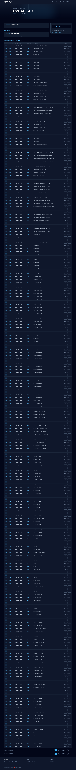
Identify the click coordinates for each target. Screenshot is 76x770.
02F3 (28, 254)
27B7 (28, 135)
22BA (28, 59)
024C (28, 304)
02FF (28, 268)
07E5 (28, 445)
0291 (28, 648)
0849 (28, 456)
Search (57, 1)
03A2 (28, 335)
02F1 (28, 248)
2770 (28, 107)
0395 (28, 746)
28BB (28, 214)
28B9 (28, 203)
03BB (28, 408)
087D (28, 546)
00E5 (28, 605)
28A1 (28, 223)
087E (28, 538)
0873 (28, 535)
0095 (28, 622)
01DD (28, 704)
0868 (28, 549)
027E (28, 276)
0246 (28, 290)
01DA (28, 724)
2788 (28, 121)
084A (28, 476)
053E (28, 431)
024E (28, 310)
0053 (28, 563)
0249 (28, 296)
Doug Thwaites (18, 767)
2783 (28, 124)
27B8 (28, 141)
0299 (28, 684)
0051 (28, 569)
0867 (28, 510)
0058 (28, 555)
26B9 (28, 79)
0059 (28, 552)
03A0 (28, 330)
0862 (28, 521)
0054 (28, 586)
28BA (28, 211)
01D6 (28, 715)
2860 (28, 189)
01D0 (28, 701)
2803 (28, 172)
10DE (10, 45)
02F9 (28, 282)
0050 (28, 566)
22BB (28, 104)
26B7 (28, 62)
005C (28, 580)
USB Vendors (68, 1)
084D (28, 479)
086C (28, 498)
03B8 (28, 403)
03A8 (28, 352)
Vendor (65, 45)
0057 (28, 560)
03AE (28, 369)
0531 (28, 428)
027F (28, 279)
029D (28, 667)
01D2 (28, 707)
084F (28, 453)
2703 (28, 99)
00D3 (28, 577)
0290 (28, 650)
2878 (28, 178)
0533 (28, 425)
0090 (28, 617)
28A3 (28, 217)
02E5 (28, 639)
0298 (28, 681)
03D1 (28, 414)
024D (28, 307)
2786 (28, 130)
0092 (28, 614)
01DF (28, 695)
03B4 (28, 386)
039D (28, 735)
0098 (28, 636)
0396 (28, 732)
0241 (28, 234)
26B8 (28, 76)
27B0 (28, 147)
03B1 (28, 377)
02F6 (28, 262)
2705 (28, 90)
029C (28, 673)
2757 (28, 116)
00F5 (28, 628)
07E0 (28, 451)
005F (28, 574)
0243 (28, 287)
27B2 (28, 144)
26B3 (28, 85)
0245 (28, 242)
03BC (28, 397)
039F (28, 738)
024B (28, 301)
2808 (28, 175)
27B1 (28, 149)
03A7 (28, 349)
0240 (28, 327)
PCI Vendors (62, 1)
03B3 (28, 383)
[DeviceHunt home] (8, 1)
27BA (28, 161)
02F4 (28, 256)
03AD (28, 366)
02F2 (28, 251)
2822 (28, 183)
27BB (28, 155)
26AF (28, 54)
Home (53, 1)
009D (28, 631)
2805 (28, 169)
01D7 (28, 726)
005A (28, 594)
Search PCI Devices (30, 761)
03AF (28, 372)
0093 (28, 611)
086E (28, 487)
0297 (28, 687)
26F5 (28, 71)
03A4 (28, 341)
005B (28, 597)
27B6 (28, 138)
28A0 (28, 228)
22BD (28, 192)
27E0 (28, 166)
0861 (28, 507)
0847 (28, 484)
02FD (28, 321)
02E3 (28, 642)
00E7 (28, 608)
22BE (28, 197)
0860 (28, 501)
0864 (28, 504)
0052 (28, 591)
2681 (28, 57)
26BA (28, 65)
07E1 (28, 448)
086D (28, 490)
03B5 (28, 389)
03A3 (28, 338)
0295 (28, 659)
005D (28, 583)
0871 (28, 493)
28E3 (28, 220)
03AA (28, 358)
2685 (28, 48)
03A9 (28, 355)
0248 (28, 293)
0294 (28, 662)
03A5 (28, 344)
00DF (28, 600)
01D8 (28, 718)
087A (28, 515)
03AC (28, 363)
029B (28, 676)
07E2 (28, 442)
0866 (28, 524)
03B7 (28, 400)
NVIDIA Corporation (19, 8)
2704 (28, 102)
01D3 (28, 693)
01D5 (28, 690)
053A (28, 434)
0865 (28, 496)
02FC (28, 318)
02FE (28, 273)
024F (28, 313)
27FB (28, 152)
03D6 (28, 422)
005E (28, 572)
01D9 (28, 721)
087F (28, 541)
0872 (28, 532)
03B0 (28, 375)
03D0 (28, 420)
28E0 (28, 231)
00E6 (28, 603)
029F (28, 670)
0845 (28, 462)
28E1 (28, 225)
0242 (28, 324)
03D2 (28, 411)
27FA (28, 158)
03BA (28, 394)
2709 (28, 93)
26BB (28, 68)
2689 (28, 45)
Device (69, 45)
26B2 (28, 82)
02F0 (28, 245)
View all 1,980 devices (56, 32)
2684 (28, 51)
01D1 (28, 698)
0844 (28, 470)
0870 (28, 529)
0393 (28, 743)
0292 (28, 645)
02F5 (28, 259)
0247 (28, 237)
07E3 (28, 439)
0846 (28, 473)
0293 (28, 653)
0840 (28, 465)
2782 (28, 127)
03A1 (28, 332)
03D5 (28, 417)
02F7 (28, 265)
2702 (28, 96)
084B (28, 459)
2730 (28, 110)
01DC (28, 712)
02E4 (28, 656)
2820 (28, 186)
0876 (28, 518)
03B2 (28, 380)
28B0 (28, 200)
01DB (28, 729)
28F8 (28, 206)
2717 (28, 113)
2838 (28, 180)
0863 (28, 527)
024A (28, 299)
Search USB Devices (31, 763)
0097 (28, 625)
